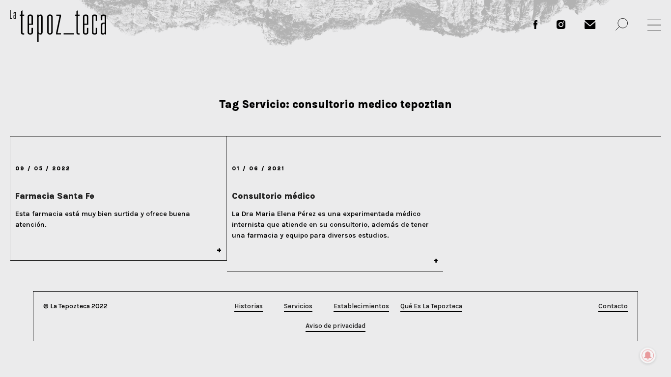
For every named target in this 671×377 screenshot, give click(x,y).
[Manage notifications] (648, 355)
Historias (248, 306)
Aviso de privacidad (335, 325)
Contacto (613, 306)
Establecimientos (361, 306)
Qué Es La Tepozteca (431, 306)
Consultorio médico (273, 196)
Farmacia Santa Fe (54, 196)
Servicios (298, 306)
